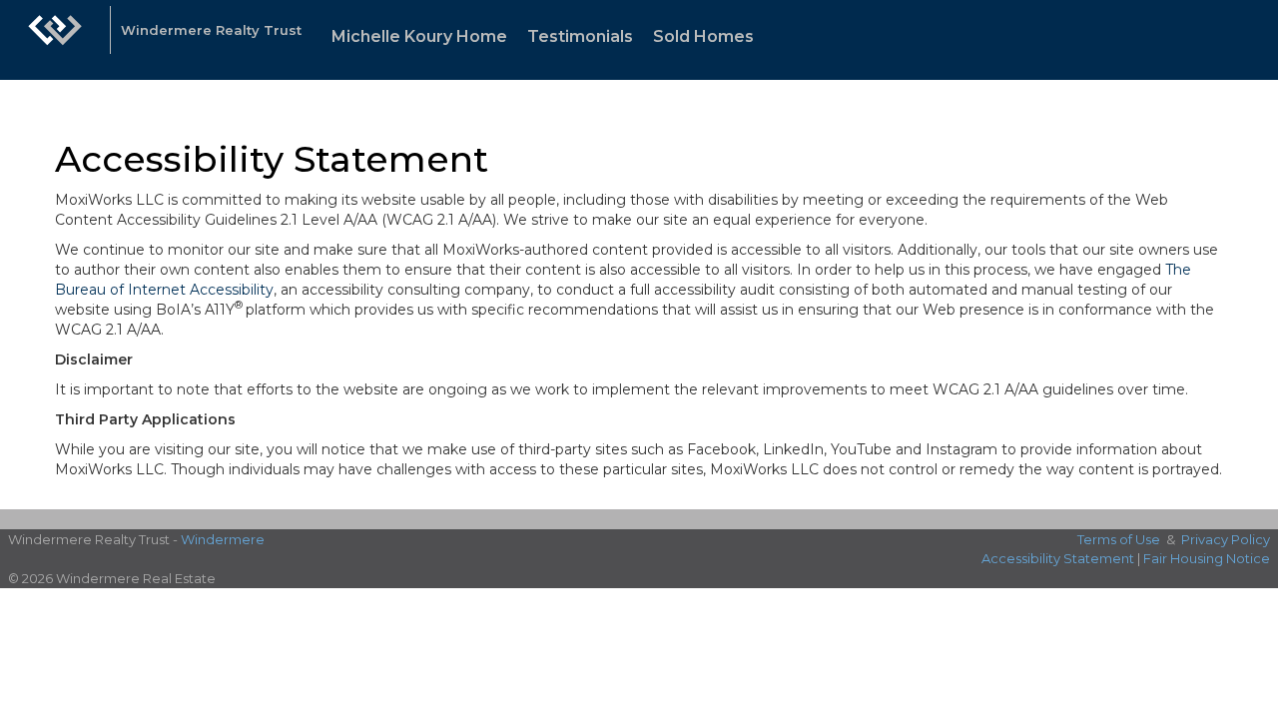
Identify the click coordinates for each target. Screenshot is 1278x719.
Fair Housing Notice (1206, 558)
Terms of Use (1118, 539)
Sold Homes (703, 36)
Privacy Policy (1225, 539)
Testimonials (580, 36)
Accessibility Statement (1057, 558)
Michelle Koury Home (419, 36)
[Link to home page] (55, 40)
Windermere (223, 539)
